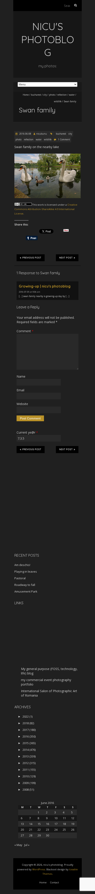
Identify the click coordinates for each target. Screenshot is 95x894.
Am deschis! (22, 565)
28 (30, 835)
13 (22, 824)
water (72, 94)
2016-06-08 (25, 133)
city (45, 94)
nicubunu (41, 133)
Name (21, 376)
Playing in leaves (25, 571)
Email (20, 390)
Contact (54, 882)
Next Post (66, 257)
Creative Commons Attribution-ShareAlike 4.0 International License (45, 209)
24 (55, 830)
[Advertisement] (42, 518)
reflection (62, 94)
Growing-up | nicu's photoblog (44, 286)
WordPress (38, 869)
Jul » (26, 845)
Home (26, 94)
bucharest (36, 94)
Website (22, 404)
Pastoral (20, 578)
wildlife (57, 101)
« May (18, 845)
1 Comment (64, 139)
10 (55, 818)
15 (39, 824)
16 (47, 824)
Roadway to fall (24, 585)
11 (64, 818)
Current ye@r (27, 432)
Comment (25, 331)
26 (72, 830)
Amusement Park (25, 591)
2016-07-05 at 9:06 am (29, 291)
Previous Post (31, 257)
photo (52, 94)
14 (30, 824)
